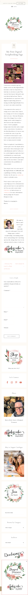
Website (6, 327)
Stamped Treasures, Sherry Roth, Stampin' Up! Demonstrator (14, 24)
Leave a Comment (14, 208)
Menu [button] (15, 6)
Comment (7, 290)
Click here (7, 190)
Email (6, 319)
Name (6, 311)
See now (20, 3)
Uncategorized (14, 58)
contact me (20, 175)
